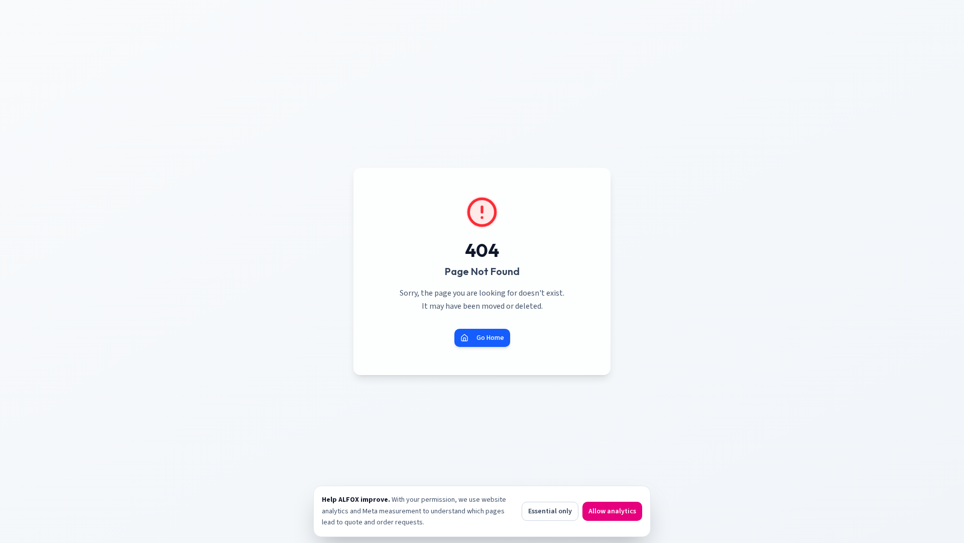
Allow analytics (612, 511)
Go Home (490, 338)
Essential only (550, 511)
